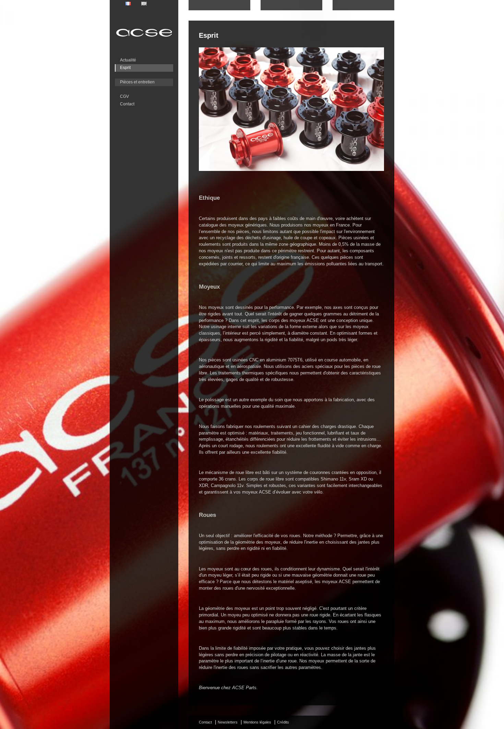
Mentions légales (257, 722)
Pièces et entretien (137, 82)
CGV (124, 96)
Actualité (128, 60)
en (144, 3)
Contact (127, 104)
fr (128, 3)
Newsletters (228, 722)
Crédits (283, 722)
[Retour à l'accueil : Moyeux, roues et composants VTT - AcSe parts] (144, 36)
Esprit (125, 67)
